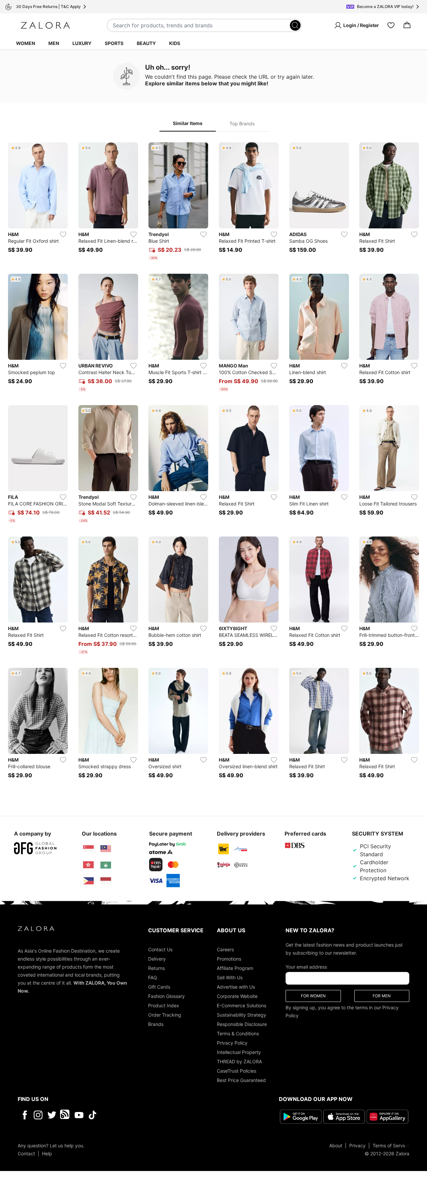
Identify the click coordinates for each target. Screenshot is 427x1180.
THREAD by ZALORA (239, 1061)
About (335, 1145)
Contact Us (160, 949)
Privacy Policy (232, 1043)
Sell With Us (230, 977)
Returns (156, 968)
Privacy (357, 1145)
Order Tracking (164, 1015)
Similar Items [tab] (187, 123)
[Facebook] (24, 1115)
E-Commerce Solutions (241, 1005)
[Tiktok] (136, 1115)
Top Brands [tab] (242, 123)
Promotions (229, 959)
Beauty (146, 43)
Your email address (306, 967)
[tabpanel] (213, 464)
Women (25, 43)
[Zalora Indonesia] (105, 881)
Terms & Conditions (238, 1033)
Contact (26, 1153)
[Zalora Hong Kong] (88, 865)
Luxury (81, 43)
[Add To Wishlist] (63, 234)
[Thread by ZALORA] (65, 1115)
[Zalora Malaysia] (105, 849)
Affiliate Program (235, 968)
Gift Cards (159, 987)
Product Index (163, 1005)
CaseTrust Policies (236, 1071)
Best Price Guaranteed (241, 1080)
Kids (174, 43)
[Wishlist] (391, 25)
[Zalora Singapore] (88, 849)
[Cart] (407, 25)
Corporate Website (237, 996)
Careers (225, 949)
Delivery (157, 959)
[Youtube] (79, 1115)
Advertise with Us (236, 987)
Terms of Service (391, 1145)
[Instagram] (38, 1115)
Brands (155, 1024)
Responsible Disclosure (242, 1024)
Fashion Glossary (166, 996)
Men (53, 43)
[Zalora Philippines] (88, 881)
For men (382, 995)
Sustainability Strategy (241, 1015)
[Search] (295, 25)
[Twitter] (52, 1115)
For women (313, 995)
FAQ (152, 977)
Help (47, 1153)
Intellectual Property (239, 1052)
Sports (114, 43)
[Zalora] (45, 25)
